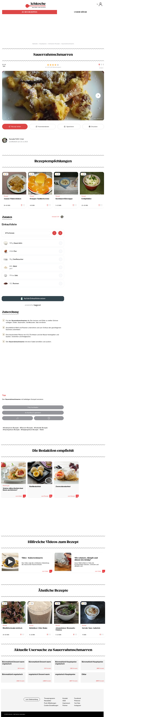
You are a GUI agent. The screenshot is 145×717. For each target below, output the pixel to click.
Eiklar (84, 674)
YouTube (77, 703)
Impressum (66, 703)
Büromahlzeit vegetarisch (12, 674)
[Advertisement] (53, 517)
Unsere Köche (80, 12)
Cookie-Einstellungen (51, 705)
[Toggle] (99, 4)
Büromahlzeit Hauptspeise (92, 662)
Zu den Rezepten (29, 12)
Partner (65, 705)
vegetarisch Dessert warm (39, 674)
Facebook (77, 698)
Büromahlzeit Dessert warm (40, 662)
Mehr (42, 430)
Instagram (77, 705)
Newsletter (47, 700)
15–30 (4, 64)
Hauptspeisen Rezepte (30, 430)
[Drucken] (49, 418)
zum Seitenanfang (32, 699)
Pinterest (77, 700)
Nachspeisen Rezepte (12, 430)
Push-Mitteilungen (50, 703)
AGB (64, 700)
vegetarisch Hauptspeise (65, 674)
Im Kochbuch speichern (33, 412)
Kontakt (65, 698)
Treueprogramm (49, 698)
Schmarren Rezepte (11, 428)
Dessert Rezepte (27, 428)
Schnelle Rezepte (41, 428)
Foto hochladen (33, 407)
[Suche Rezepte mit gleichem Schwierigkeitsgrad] (101, 65)
